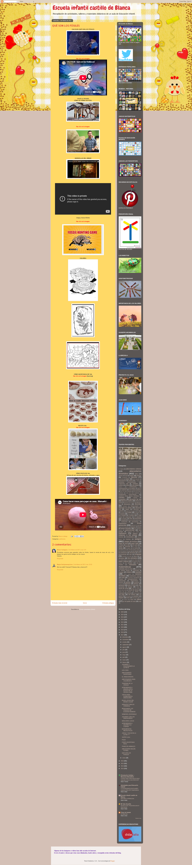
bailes (127, 479)
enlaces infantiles (132, 520)
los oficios (135, 560)
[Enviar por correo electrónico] (75, 536)
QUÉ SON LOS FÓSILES (126, 753)
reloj (137, 587)
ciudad (120, 486)
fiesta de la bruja (135, 525)
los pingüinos (135, 561)
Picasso (121, 579)
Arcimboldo (124, 477)
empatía (123, 520)
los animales (132, 558)
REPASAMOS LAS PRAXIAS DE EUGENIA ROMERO (128, 710)
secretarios (128, 596)
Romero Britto (136, 593)
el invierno (122, 514)
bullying (130, 480)
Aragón (131, 475)
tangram (121, 597)
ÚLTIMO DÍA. (124, 814)
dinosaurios (127, 504)
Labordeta (130, 549)
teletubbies (135, 597)
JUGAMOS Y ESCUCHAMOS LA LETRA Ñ (128, 666)
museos (121, 572)
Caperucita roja (123, 483)
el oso (139, 514)
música (129, 572)
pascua (137, 577)
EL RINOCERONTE (127, 677)
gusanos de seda (133, 531)
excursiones (135, 521)
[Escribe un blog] (77, 536)
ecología (125, 506)
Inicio (85, 603)
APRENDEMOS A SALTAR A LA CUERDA (127, 725)
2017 (122, 635)
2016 (122, 761)
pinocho (121, 582)
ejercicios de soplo (130, 510)
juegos (138, 539)
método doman (125, 570)
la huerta (135, 548)
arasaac (139, 475)
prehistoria (62, 539)
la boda (121, 545)
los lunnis (128, 560)
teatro (128, 597)
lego (130, 554)
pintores (128, 582)
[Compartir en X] (79, 536)
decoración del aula (135, 499)
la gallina (128, 548)
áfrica (136, 474)
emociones (138, 518)
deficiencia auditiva (126, 501)
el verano (124, 518)
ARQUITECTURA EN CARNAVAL (128, 705)
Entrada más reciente (59, 603)
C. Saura (137, 480)
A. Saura (121, 469)
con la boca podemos (135, 489)
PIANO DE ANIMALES (128, 746)
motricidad (136, 570)
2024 (122, 617)
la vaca (124, 549)
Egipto (127, 509)
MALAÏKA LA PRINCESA (127, 798)
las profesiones (123, 552)
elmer (130, 518)
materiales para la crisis (126, 569)
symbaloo (136, 596)
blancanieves (122, 480)
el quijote (123, 515)
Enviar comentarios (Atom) (87, 609)
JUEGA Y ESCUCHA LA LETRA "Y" (129, 733)
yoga (140, 601)
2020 (122, 627)
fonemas (133, 527)
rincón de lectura (134, 590)
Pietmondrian (134, 580)
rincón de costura (136, 588)
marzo (124, 660)
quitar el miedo (132, 585)
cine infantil (135, 485)
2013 (122, 768)
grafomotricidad (129, 530)
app (126, 475)
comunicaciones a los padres (127, 488)
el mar (134, 514)
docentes (138, 504)
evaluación (124, 521)
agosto (124, 647)
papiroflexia (130, 577)
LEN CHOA (125, 670)
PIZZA (124, 740)
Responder (60, 558)
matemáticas (125, 567)
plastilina (136, 582)
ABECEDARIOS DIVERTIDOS (126, 673)
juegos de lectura (130, 541)
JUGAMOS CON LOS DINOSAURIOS (128, 717)
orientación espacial (135, 576)
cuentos (121, 497)
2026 (122, 612)
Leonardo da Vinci (126, 556)
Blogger (112, 861)
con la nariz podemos (126, 491)
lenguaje (138, 554)
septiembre (125, 644)
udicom (125, 599)
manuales (132, 564)
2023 (122, 619)
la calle (128, 545)
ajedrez (121, 475)
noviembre (125, 639)
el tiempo (131, 515)
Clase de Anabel (126, 812)
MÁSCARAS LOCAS (128, 721)
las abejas (137, 549)
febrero (124, 662)
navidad (138, 572)
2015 (122, 763)
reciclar (130, 587)
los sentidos (128, 563)
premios (136, 583)
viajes (132, 599)
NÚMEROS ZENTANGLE (129, 714)
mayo (124, 654)
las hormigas (128, 551)
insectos (121, 537)
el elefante (137, 512)
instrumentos (130, 537)
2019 (122, 630)
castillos (121, 485)
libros (135, 556)
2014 (122, 766)
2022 (122, 622)
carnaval (135, 483)
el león (129, 514)
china (127, 485)
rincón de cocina (123, 588)
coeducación (133, 486)
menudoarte (138, 569)
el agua (139, 510)
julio (123, 649)
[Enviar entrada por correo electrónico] (71, 536)
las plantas (136, 551)
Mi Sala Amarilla (126, 804)
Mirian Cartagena (62, 550)
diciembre (125, 637)
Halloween (122, 533)
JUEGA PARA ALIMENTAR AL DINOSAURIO (127, 696)
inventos (128, 539)
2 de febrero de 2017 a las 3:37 (77, 550)
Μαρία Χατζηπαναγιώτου (65, 564)
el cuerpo (129, 512)
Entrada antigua (108, 603)
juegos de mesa (123, 543)
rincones (129, 593)
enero (124, 758)
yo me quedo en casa (129, 601)
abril (123, 657)
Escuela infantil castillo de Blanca (91, 8)
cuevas (135, 497)
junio (124, 652)
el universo (137, 517)
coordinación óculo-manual (127, 494)
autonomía (121, 479)
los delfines (121, 560)
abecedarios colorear (133, 469)
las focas (121, 551)
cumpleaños (122, 499)
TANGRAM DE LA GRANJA (127, 684)
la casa (135, 545)
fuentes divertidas (126, 528)
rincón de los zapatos (125, 591)
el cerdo (122, 512)
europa (139, 520)
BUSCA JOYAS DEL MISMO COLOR (128, 701)
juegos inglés (135, 543)
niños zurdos (127, 574)
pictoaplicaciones (132, 579)
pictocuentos (122, 580)
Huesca (135, 533)
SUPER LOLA (126, 737)
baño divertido (136, 479)
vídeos (139, 599)
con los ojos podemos (132, 492)
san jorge (121, 594)
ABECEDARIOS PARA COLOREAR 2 (128, 680)
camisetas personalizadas (127, 482)
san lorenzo (131, 594)
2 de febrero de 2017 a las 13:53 (82, 564)
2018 (122, 632)
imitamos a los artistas (128, 535)
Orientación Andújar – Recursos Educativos (127, 776)
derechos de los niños (129, 502)
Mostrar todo (138, 818)
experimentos (122, 523)
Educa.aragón (134, 506)
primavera (121, 585)
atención (134, 477)
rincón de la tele (123, 590)
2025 (122, 614)
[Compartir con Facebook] (81, 536)
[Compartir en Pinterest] (83, 536)
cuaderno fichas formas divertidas (129, 496)
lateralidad (132, 552)
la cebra (135, 546)
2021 (122, 624)
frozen (139, 527)
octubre (124, 642)
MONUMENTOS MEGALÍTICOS (127, 729)
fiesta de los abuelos (124, 527)
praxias (120, 583)
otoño (123, 577)
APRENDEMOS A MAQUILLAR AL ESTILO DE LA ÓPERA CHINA (127, 690)
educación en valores (125, 507)
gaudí (135, 528)
